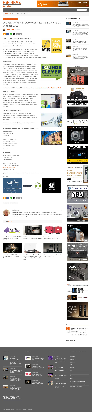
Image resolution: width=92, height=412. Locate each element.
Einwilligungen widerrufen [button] (76, 386)
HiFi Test (13, 10)
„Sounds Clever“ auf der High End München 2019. (48, 87)
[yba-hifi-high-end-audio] (77, 202)
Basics (57, 10)
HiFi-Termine (42, 10)
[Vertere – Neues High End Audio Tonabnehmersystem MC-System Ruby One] (52, 230)
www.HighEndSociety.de (9, 167)
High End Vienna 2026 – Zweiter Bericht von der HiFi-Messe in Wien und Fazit (59, 369)
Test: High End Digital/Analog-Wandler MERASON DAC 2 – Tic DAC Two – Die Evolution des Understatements (80, 57)
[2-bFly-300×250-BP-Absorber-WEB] (77, 221)
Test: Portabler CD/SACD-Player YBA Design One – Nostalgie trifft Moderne (80, 42)
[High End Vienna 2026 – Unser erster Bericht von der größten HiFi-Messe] (50, 375)
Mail (71, 373)
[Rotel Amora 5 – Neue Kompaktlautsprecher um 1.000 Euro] (32, 230)
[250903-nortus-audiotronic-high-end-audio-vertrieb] (77, 300)
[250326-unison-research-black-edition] (77, 104)
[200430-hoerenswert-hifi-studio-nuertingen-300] (12, 193)
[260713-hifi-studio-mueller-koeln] (77, 182)
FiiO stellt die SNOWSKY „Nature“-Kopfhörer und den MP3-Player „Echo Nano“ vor (12, 256)
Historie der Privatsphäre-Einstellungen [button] (78, 384)
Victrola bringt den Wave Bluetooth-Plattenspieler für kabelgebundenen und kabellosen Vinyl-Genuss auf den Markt (32, 257)
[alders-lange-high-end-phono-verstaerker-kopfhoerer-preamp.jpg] (77, 280)
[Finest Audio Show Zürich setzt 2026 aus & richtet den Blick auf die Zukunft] (12, 230)
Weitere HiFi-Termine (70, 340)
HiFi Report (31, 10)
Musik (50, 10)
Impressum (72, 356)
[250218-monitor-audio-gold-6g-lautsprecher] (77, 319)
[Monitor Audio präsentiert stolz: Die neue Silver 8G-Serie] (52, 248)
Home (7, 10)
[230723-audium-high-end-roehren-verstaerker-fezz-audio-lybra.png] (63, 6)
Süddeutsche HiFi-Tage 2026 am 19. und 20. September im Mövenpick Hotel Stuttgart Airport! (79, 330)
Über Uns (72, 375)
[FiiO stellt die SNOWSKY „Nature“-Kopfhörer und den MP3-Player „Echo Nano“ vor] (12, 248)
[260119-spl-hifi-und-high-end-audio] (77, 85)
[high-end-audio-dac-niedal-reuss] (77, 124)
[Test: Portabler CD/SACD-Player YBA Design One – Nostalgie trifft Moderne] (68, 40)
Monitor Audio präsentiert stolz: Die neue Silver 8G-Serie (52, 255)
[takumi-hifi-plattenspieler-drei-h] (77, 143)
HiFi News (23, 10)
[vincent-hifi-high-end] (77, 261)
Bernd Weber (10, 29)
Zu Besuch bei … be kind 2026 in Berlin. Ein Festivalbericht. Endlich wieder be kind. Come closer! (60, 360)
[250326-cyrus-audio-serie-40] (77, 163)
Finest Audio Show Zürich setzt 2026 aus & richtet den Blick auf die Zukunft (12, 238)
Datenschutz (73, 359)
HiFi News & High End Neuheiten (10, 19)
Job (71, 370)
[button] (4, 34)
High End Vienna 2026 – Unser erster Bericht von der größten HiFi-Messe (60, 377)
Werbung (72, 367)
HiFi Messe (6, 203)
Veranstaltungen (13, 203)
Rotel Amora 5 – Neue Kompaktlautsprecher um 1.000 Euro (32, 237)
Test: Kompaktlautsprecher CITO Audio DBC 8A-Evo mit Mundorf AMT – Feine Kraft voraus (80, 49)
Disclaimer (72, 362)
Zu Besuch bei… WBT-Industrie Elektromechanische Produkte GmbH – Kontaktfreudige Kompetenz (60, 385)
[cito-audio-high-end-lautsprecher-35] (77, 241)
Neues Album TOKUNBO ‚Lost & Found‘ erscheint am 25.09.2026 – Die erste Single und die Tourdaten (81, 25)
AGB (71, 364)
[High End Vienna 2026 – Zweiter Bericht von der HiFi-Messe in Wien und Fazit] (50, 367)
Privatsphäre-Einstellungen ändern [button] (77, 381)
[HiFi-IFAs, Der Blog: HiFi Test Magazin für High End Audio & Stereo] (12, 4)
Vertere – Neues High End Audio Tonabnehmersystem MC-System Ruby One (51, 238)
